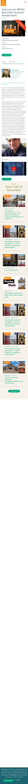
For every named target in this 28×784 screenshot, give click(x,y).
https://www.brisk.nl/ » (7, 48)
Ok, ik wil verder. (8, 780)
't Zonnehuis (14, 375)
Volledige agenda (14, 391)
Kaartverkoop (6, 55)
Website (15, 77)
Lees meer (14, 774)
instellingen (17, 779)
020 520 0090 (16, 76)
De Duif (10, 291)
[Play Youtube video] (14, 169)
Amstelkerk (11, 208)
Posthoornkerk (15, 63)
